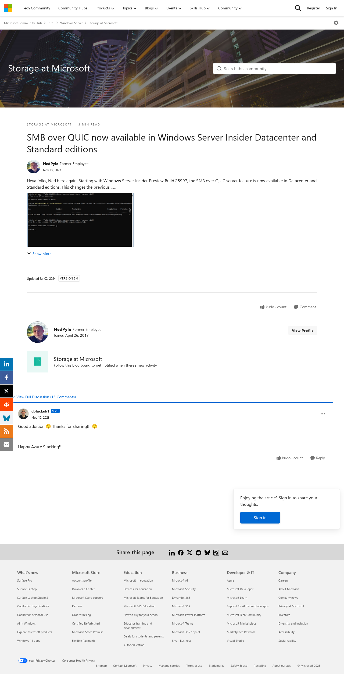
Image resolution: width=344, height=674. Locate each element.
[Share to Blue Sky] (207, 552)
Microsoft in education (138, 580)
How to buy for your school (141, 615)
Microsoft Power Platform (188, 615)
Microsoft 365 (181, 606)
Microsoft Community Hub (23, 23)
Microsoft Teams (182, 623)
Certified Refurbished (86, 623)
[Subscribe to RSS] (216, 552)
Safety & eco (239, 666)
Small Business (181, 641)
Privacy (147, 666)
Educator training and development (138, 625)
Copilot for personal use (32, 615)
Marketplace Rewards (241, 632)
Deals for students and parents (144, 636)
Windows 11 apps (28, 641)
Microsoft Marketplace (241, 623)
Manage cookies (169, 666)
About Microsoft (288, 589)
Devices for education (138, 589)
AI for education (134, 645)
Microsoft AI (180, 580)
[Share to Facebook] (181, 552)
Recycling (260, 666)
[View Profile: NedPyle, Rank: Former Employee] (33, 166)
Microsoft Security (184, 589)
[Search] (298, 8)
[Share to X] (189, 552)
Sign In (331, 7)
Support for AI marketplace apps (248, 606)
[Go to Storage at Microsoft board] (37, 361)
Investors (284, 615)
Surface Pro (24, 580)
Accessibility (286, 632)
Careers (283, 580)
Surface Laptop (27, 589)
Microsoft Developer (240, 589)
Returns (77, 606)
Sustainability (287, 641)
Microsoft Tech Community (244, 615)
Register (313, 7)
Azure (230, 580)
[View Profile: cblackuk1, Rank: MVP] (23, 413)
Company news (288, 598)
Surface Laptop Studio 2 (32, 598)
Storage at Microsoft (103, 23)
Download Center (83, 589)
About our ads (282, 666)
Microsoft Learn (237, 598)
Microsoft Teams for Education (143, 598)
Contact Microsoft (125, 666)
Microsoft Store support (87, 598)
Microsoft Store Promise (87, 632)
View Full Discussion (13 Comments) (46, 396)
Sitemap (101, 666)
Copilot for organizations (33, 606)
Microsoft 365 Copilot (186, 632)
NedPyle (50, 163)
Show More (42, 253)
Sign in (260, 517)
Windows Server (71, 23)
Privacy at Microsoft (291, 606)
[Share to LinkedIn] (172, 552)
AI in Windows (26, 623)
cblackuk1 (40, 411)
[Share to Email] (225, 552)
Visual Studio (235, 641)
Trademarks (216, 666)
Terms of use (194, 666)
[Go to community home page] (8, 8)
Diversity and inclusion (293, 623)
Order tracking (81, 615)
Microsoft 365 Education (139, 606)
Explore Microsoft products (34, 632)
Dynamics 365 (181, 598)
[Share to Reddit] (198, 552)
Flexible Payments (83, 641)
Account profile (82, 580)
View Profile (303, 330)
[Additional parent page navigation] (51, 23)
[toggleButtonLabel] (336, 23)
